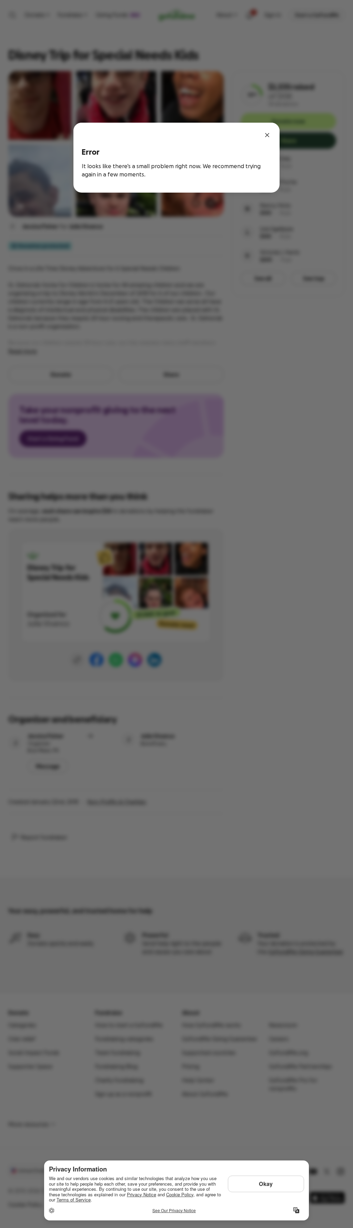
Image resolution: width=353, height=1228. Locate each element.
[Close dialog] (267, 135)
